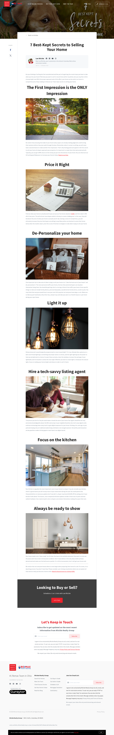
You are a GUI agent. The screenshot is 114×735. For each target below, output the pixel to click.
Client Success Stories (40, 684)
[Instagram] (20, 684)
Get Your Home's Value (40, 687)
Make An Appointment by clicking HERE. (63, 571)
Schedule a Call (54, 684)
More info (76, 732)
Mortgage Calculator (56, 687)
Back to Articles (33, 35)
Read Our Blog (38, 690)
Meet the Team (38, 681)
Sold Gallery (53, 690)
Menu (89, 3)
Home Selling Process (35, 3)
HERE (72, 214)
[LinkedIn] (13, 684)
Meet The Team (68, 3)
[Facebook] (10, 684)
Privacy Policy (101, 712)
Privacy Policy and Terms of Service (70, 649)
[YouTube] (17, 684)
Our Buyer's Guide (55, 678)
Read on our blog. (63, 155)
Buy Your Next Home (53, 3)
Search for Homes (39, 678)
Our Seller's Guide (55, 681)
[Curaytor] (17, 693)
